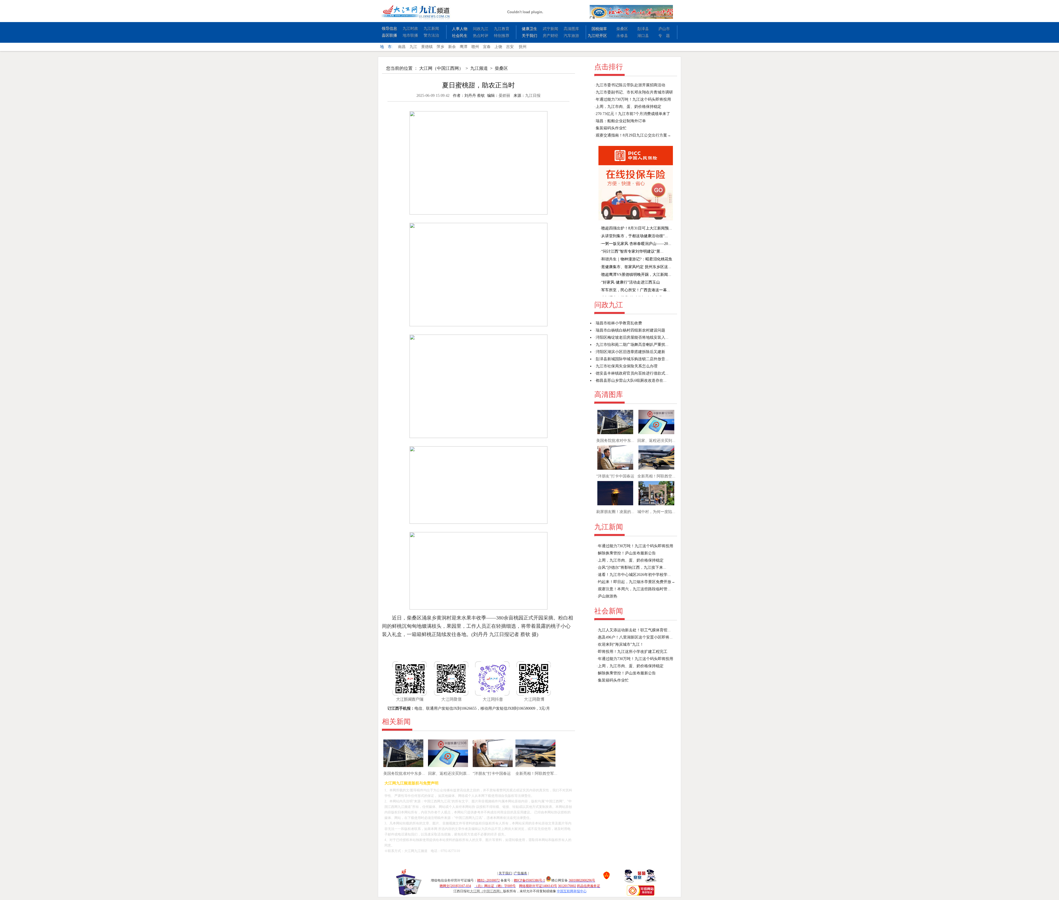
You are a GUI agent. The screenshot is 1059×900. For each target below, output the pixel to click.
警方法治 (431, 35)
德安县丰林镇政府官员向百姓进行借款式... (632, 373)
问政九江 (480, 29)
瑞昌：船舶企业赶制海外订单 (621, 121)
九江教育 (501, 29)
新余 (452, 47)
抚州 (522, 47)
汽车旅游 (571, 36)
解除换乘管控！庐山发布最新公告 (627, 553)
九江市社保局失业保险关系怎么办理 (626, 366)
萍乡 (440, 47)
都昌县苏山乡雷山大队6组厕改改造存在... (631, 380)
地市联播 (410, 35)
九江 (413, 47)
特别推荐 (501, 36)
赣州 (475, 47)
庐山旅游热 (607, 596)
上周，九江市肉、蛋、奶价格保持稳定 (628, 107)
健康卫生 (529, 29)
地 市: (386, 47)
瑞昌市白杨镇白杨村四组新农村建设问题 (630, 330)
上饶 (498, 47)
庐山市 (664, 29)
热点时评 (480, 36)
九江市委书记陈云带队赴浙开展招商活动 (630, 85)
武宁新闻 (550, 29)
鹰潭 (463, 47)
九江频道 (479, 68)
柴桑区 (622, 29)
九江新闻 (431, 28)
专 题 (664, 36)
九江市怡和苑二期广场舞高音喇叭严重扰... (632, 345)
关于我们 (529, 36)
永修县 (622, 36)
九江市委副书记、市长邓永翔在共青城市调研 (634, 92)
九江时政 (410, 28)
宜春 (487, 47)
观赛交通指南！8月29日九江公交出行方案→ (633, 135)
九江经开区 (597, 36)
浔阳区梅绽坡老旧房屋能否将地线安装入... (632, 337)
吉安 (510, 47)
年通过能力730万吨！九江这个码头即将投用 (633, 99)
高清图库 (571, 29)
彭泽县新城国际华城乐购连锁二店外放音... (632, 359)
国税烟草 (599, 29)
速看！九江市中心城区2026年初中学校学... (634, 575)
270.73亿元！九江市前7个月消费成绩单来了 (633, 114)
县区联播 (389, 35)
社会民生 (459, 36)
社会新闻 (608, 611)
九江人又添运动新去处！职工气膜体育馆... (634, 630)
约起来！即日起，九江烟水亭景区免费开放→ (636, 582)
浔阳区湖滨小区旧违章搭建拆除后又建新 (630, 352)
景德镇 (427, 47)
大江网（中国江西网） (441, 68)
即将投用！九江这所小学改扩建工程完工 (632, 652)
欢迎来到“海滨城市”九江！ (621, 644)
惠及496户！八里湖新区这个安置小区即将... (635, 637)
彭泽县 (643, 29)
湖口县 (643, 36)
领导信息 (389, 28)
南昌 (402, 47)
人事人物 (459, 29)
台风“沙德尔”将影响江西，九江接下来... (632, 567)
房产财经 (550, 36)
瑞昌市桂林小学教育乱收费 (619, 323)
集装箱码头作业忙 (611, 128)
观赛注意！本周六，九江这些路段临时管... (634, 589)
